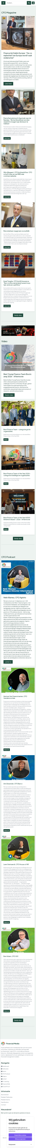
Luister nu (8, 662)
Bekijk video (9, 395)
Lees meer (8, 84)
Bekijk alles (18, 315)
